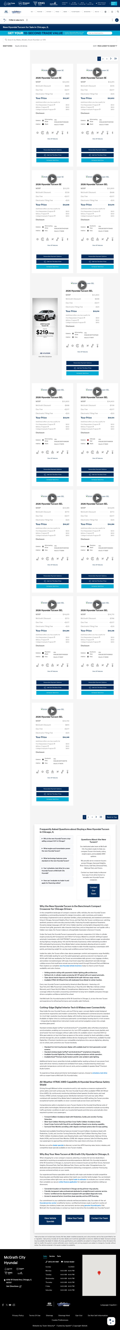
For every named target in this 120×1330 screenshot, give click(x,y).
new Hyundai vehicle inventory (71, 966)
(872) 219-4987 (53, 1262)
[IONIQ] (8, 1273)
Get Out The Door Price (54, 155)
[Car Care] (8, 1268)
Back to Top (112, 817)
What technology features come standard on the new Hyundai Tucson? (55, 859)
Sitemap (49, 1315)
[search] (118, 11)
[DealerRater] (13, 1305)
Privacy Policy (18, 1315)
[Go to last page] (115, 59)
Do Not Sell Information (98, 1315)
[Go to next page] (111, 59)
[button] (99, 1273)
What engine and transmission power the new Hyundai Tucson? (56, 849)
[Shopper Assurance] (20, 1268)
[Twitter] (6, 1305)
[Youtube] (10, 1305)
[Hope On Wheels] (20, 1273)
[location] (96, 3)
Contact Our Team (93, 890)
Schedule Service (113, 3)
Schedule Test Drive (52, 160)
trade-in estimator (79, 1179)
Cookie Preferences (60, 1320)
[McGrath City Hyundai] (13, 11)
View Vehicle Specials (50, 1220)
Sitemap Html (64, 1315)
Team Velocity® (48, 1326)
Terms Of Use (34, 1315)
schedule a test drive (99, 1073)
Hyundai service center (48, 1203)
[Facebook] (3, 1305)
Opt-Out (78, 1315)
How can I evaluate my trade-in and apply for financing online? (55, 882)
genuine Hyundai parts (92, 1205)
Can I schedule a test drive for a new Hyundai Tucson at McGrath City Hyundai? (55, 870)
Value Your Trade (74, 1218)
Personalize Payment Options (52, 150)
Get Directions (12, 1286)
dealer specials (58, 1145)
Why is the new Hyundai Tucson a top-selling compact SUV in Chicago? (56, 840)
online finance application (68, 1182)
